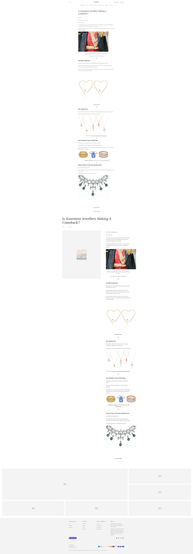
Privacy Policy (99, 527)
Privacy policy (99, 550)
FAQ (69, 523)
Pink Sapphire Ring (105, 160)
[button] (70, 2)
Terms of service (94, 550)
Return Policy (99, 529)
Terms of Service (99, 525)
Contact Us (70, 527)
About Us (84, 523)
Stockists (84, 529)
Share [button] (80, 17)
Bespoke (84, 525)
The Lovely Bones (96, 207)
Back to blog (97, 211)
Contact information (104, 550)
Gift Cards (70, 525)
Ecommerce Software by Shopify (82, 550)
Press (84, 527)
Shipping (98, 523)
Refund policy (89, 550)
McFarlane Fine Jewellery (74, 550)
